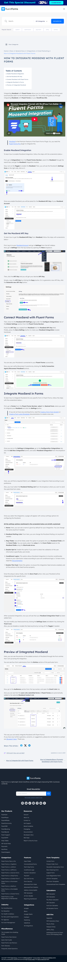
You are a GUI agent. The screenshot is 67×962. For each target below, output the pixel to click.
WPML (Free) (50, 929)
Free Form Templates (52, 881)
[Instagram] (33, 803)
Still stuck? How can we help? (16, 753)
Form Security (28, 881)
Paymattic (4, 846)
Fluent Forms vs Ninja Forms (9, 875)
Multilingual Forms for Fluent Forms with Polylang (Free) (54, 933)
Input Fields (27, 861)
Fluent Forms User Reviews (9, 943)
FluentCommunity (6, 823)
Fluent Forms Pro (14, 144)
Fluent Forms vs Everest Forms (10, 894)
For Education (5, 911)
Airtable (26, 908)
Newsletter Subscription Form (55, 867)
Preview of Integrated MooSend (16, 85)
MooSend (12, 141)
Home (6, 51)
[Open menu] (64, 9)
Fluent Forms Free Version (8, 937)
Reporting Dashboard (30, 899)
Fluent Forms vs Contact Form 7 (10, 878)
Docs (12, 51)
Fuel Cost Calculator (52, 905)
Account (26, 814)
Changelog (27, 829)
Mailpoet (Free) (50, 927)
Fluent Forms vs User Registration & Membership (9, 897)
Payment (26, 875)
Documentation (17, 561)
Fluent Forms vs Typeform (8, 864)
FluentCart (4, 814)
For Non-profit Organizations (9, 917)
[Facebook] (22, 803)
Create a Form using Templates (19, 414)
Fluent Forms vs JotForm (8, 867)
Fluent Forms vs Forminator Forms (9, 882)
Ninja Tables (5, 840)
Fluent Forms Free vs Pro (8, 861)
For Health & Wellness (7, 914)
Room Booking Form (52, 870)
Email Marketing (43, 51)
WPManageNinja (27, 957)
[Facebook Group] (26, 803)
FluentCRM (4, 826)
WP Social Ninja (6, 843)
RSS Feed (26, 838)
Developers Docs (29, 835)
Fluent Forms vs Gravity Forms (10, 873)
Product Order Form (52, 864)
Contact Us (27, 820)
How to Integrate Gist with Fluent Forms (19, 760)
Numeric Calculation (30, 873)
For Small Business (6, 908)
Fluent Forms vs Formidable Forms (9, 890)
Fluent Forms (13, 957)
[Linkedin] (37, 803)
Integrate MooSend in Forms (15, 82)
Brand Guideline (28, 826)
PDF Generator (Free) (52, 921)
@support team (11, 739)
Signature (49, 918)
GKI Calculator (50, 897)
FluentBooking (5, 829)
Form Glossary (5, 946)
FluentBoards (5, 832)
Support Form (50, 873)
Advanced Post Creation (31, 887)
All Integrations (28, 926)
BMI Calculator (50, 894)
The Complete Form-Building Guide (9, 933)
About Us (26, 817)
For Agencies (5, 919)
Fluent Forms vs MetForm (8, 886)
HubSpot (26, 917)
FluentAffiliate (5, 820)
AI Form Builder (28, 896)
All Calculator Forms (52, 908)
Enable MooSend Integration (15, 74)
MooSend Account (22, 245)
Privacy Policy (36, 957)
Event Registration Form (53, 875)
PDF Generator (28, 893)
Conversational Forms (30, 864)
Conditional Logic (29, 870)
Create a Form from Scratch (49, 412)
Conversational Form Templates (55, 884)
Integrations (31, 51)
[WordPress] (44, 803)
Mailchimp (27, 920)
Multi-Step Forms (29, 867)
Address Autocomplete (30, 890)
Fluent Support (5, 835)
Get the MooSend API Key (14, 76)
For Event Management (8, 922)
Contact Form (50, 861)
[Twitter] (29, 803)
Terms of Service (42, 959)
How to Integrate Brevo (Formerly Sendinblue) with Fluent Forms (51, 760)
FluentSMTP (4, 838)
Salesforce (27, 923)
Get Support (27, 823)
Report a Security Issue (30, 840)
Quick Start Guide (6, 940)
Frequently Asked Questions (9, 948)
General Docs (20, 51)
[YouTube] (40, 803)
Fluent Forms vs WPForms (8, 870)
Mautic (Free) (50, 924)
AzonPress (4, 849)
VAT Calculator (50, 902)
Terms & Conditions (48, 957)
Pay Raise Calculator (52, 900)
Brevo (25, 911)
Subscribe (48, 794)
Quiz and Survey (29, 878)
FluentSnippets (5, 852)
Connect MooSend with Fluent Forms (17, 79)
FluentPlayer (5, 817)
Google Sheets (28, 914)
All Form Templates (52, 878)
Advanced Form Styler (30, 884)
